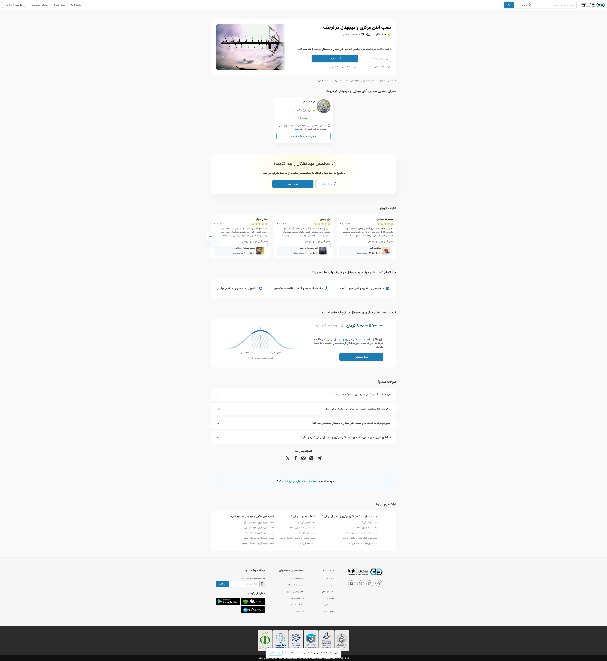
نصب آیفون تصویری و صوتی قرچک (361, 533)
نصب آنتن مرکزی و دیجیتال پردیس (258, 543)
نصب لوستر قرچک (369, 522)
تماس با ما (330, 598)
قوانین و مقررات (328, 611)
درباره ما (331, 585)
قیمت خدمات (60, 5)
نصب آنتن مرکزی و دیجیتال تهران (259, 522)
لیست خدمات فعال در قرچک (301, 481)
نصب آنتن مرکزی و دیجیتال (362, 80)
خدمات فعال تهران (297, 578)
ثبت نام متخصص (297, 598)
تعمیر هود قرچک (307, 543)
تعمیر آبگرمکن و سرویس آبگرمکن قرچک (297, 538)
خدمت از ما (76, 5)
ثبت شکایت (299, 611)
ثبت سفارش (335, 59)
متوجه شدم (275, 653)
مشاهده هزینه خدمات (296, 585)
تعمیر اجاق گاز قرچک (306, 533)
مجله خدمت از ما (328, 578)
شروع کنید (292, 184)
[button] (210, 236)
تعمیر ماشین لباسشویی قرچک (302, 527)
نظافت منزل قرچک (306, 522)
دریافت (222, 584)
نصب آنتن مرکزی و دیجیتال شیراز (259, 527)
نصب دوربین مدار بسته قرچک (363, 543)
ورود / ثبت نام (12, 5)
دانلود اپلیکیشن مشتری (295, 591)
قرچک (380, 80)
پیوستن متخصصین (39, 5)
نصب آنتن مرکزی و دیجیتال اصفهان (258, 538)
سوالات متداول (329, 604)
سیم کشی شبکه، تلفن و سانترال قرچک (360, 538)
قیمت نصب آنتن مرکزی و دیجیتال (352, 339)
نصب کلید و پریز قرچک (366, 527)
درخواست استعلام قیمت (303, 136)
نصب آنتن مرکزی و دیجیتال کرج (259, 533)
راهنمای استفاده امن (296, 604)
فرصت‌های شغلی (328, 591)
